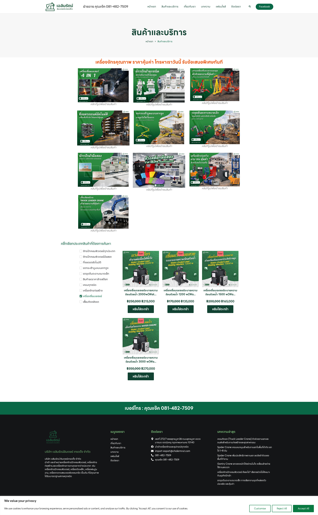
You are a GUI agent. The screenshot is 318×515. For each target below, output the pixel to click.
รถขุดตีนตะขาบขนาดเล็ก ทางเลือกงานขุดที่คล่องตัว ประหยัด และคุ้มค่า (241, 482)
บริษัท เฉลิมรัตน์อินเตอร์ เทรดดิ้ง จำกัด (67, 451)
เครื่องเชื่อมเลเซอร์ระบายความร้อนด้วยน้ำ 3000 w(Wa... (141, 360)
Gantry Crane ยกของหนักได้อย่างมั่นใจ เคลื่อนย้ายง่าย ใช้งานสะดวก (243, 465)
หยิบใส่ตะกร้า (141, 309)
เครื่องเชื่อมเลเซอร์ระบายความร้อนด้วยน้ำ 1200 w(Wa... (180, 292)
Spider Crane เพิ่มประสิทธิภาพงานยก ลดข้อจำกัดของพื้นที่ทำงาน (243, 457)
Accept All (303, 508)
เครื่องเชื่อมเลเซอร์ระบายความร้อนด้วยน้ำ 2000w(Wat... (141, 292)
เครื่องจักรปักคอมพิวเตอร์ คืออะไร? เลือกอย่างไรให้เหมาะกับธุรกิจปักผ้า (243, 473)
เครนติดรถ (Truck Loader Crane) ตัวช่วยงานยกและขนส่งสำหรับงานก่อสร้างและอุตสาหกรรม (243, 440)
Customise (260, 508)
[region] (159, 505)
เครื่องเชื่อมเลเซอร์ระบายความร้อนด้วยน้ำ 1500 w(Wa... (220, 292)
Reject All (282, 508)
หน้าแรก (149, 41)
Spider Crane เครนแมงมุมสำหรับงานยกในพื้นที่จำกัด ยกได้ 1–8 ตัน (244, 449)
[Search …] (249, 6)
